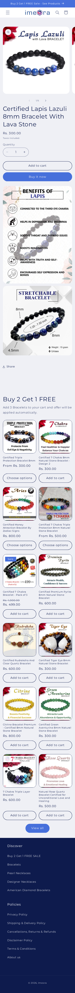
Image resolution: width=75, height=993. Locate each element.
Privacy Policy (17, 914)
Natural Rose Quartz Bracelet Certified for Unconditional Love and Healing (54, 796)
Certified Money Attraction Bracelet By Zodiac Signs (17, 527)
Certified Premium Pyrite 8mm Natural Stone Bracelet (55, 594)
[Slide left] (29, 101)
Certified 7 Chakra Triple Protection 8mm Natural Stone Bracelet (54, 527)
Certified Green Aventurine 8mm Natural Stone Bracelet (55, 727)
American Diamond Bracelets (28, 890)
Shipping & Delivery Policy (26, 923)
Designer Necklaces (21, 881)
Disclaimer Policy (19, 940)
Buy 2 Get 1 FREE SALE (24, 856)
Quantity (9, 144)
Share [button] (11, 366)
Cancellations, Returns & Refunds (31, 931)
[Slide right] (46, 101)
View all (37, 828)
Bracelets (14, 864)
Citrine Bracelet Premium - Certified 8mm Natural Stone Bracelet (19, 727)
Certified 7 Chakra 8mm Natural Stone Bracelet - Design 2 (54, 460)
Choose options (19, 478)
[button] (7, 12)
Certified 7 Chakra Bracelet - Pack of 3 (15, 593)
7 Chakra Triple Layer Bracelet (16, 793)
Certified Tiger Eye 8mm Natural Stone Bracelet (54, 662)
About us (13, 957)
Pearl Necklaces (18, 873)
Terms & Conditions (21, 948)
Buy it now (37, 177)
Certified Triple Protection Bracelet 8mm (19, 459)
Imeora (42, 983)
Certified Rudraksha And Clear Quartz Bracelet (19, 662)
